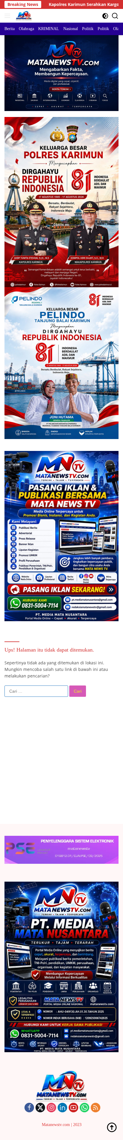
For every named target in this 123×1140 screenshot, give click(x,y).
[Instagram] (51, 1108)
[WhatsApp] (84, 1108)
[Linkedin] (62, 1108)
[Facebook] (29, 1108)
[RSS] (95, 1108)
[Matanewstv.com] (23, 16)
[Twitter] (40, 1108)
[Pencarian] (115, 16)
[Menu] (8, 16)
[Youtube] (73, 1108)
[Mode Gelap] (105, 16)
